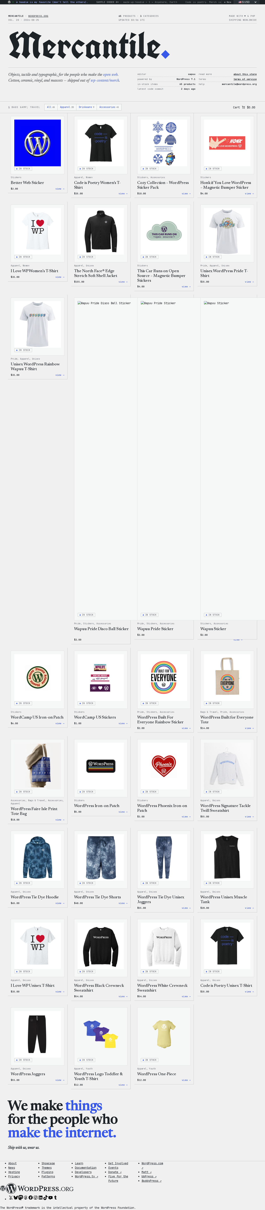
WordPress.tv (86, 1176)
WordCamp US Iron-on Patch (37, 717)
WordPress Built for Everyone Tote (227, 719)
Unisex (90, 265)
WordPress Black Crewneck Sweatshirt (99, 988)
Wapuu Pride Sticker (155, 629)
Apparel (67, 107)
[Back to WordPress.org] (9, 2)
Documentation (85, 1168)
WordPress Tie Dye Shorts (97, 897)
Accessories (109, 107)
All (51, 107)
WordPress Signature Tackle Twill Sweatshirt (225, 808)
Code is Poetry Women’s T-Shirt (97, 185)
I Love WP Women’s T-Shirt (34, 271)
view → (59, 189)
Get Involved (118, 1163)
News (11, 1168)
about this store (245, 74)
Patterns (48, 1176)
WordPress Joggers (28, 1074)
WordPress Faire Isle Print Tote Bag (34, 811)
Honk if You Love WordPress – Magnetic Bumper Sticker (225, 185)
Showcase (48, 1163)
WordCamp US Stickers (95, 717)
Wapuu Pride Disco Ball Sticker (101, 629)
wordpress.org (38, 16)
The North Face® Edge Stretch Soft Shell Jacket (95, 273)
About (12, 1163)
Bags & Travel (209, 712)
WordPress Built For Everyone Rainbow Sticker (160, 719)
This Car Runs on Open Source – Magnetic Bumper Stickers (161, 276)
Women (89, 177)
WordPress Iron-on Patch (97, 806)
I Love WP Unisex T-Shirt (32, 986)
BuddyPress (151, 1181)
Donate (115, 1172)
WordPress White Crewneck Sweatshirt (162, 988)
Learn (79, 1163)
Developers (83, 1172)
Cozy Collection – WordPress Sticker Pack (163, 185)
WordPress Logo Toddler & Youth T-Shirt (98, 1076)
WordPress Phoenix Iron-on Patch (162, 808)
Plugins (47, 1172)
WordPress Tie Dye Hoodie (35, 897)
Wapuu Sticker (213, 629)
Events (113, 1168)
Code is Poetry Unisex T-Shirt (226, 986)
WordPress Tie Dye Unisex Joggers (160, 899)
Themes (47, 1168)
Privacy (14, 1176)
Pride (203, 265)
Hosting (14, 1172)
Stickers (16, 177)
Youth (89, 1068)
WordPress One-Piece (156, 1074)
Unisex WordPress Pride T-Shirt (224, 273)
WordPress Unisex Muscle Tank (223, 899)
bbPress (149, 1176)
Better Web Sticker (27, 183)
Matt (147, 1172)
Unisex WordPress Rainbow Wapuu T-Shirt (35, 366)
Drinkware (86, 107)
